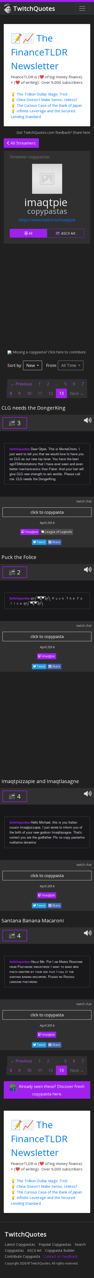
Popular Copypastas (55, 1244)
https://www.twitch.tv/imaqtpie (47, 220)
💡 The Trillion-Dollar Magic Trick (39, 94)
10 (29, 393)
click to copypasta (47, 512)
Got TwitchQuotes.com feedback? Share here (53, 132)
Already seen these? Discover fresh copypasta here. (51, 1090)
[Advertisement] (47, 296)
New (31, 365)
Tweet (40, 542)
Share (55, 542)
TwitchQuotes (34, 8)
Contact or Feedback (60, 1256)
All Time (69, 365)
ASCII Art (67, 233)
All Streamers (23, 143)
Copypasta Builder (60, 1250)
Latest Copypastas (20, 1244)
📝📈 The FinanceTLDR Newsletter (39, 52)
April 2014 (47, 523)
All (30, 233)
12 (50, 393)
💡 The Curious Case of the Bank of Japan (46, 105)
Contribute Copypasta (22, 1256)
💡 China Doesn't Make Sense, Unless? (44, 99)
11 (40, 393)
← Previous (21, 384)
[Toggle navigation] (82, 9)
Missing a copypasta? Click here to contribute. (49, 352)
